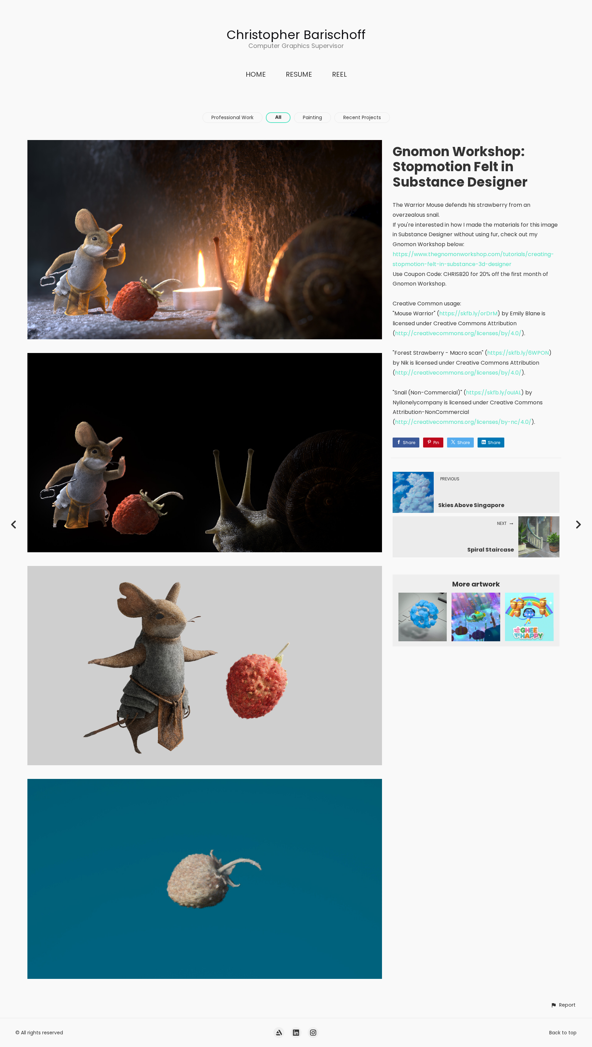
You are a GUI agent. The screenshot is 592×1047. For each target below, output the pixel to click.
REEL (339, 74)
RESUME (299, 74)
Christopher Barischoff (296, 34)
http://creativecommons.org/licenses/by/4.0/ (458, 333)
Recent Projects (362, 117)
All (278, 117)
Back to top (563, 1032)
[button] (563, 1005)
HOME (256, 74)
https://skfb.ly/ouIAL (493, 392)
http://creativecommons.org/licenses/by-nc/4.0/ (463, 422)
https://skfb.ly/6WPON (518, 353)
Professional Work (232, 117)
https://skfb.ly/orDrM (468, 313)
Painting (312, 117)
